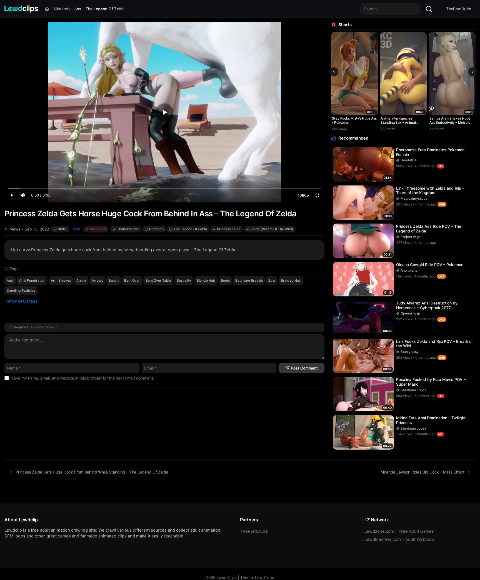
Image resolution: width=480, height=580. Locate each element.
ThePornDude (458, 8)
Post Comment (304, 368)
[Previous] (333, 71)
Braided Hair (291, 280)
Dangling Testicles (21, 290)
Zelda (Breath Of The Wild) (272, 229)
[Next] (472, 71)
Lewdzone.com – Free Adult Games (399, 531)
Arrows (97, 280)
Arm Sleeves (61, 280)
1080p (303, 195)
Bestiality (184, 280)
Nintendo (62, 8)
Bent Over (132, 280)
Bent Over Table (158, 280)
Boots (225, 280)
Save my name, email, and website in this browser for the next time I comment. (82, 378)
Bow (271, 280)
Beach (114, 280)
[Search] (429, 9)
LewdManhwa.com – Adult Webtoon (399, 539)
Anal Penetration (32, 280)
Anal (10, 280)
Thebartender (128, 229)
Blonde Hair (206, 280)
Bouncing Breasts (249, 280)
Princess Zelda (229, 229)
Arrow (81, 280)
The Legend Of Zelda (190, 229)
